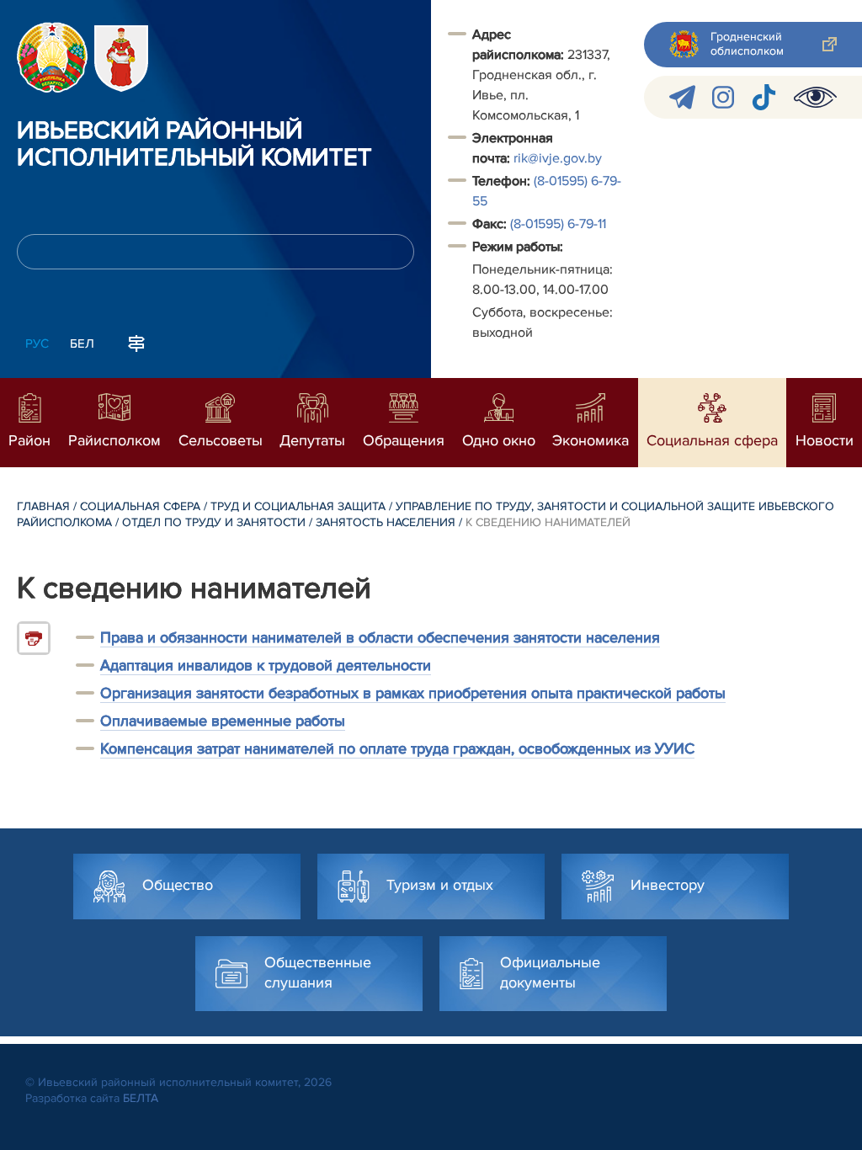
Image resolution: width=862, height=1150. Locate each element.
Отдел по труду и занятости (214, 522)
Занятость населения (385, 522)
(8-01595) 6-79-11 (558, 224)
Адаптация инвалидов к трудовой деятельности (265, 665)
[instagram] (723, 97)
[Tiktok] (764, 97)
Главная (43, 506)
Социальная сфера (140, 506)
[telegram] (682, 97)
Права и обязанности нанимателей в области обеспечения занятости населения (380, 637)
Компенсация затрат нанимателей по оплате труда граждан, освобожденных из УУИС (397, 748)
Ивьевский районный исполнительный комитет (194, 145)
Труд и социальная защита (298, 506)
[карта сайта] (136, 342)
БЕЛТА (140, 1098)
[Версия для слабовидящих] (815, 97)
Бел (82, 343)
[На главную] (52, 57)
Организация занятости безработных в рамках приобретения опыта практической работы (413, 693)
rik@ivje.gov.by (557, 158)
